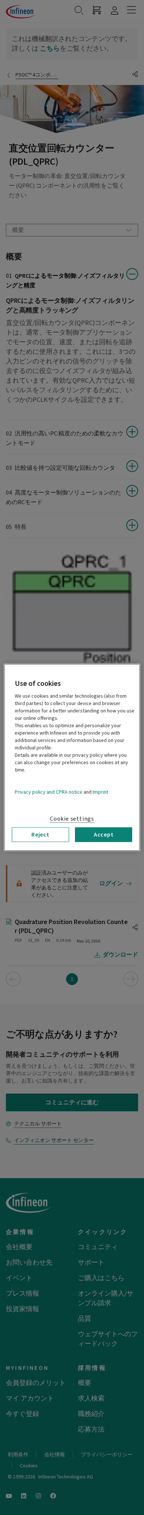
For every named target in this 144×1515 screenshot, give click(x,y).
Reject (40, 835)
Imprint (100, 792)
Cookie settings (72, 819)
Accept (104, 835)
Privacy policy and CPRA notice (48, 792)
